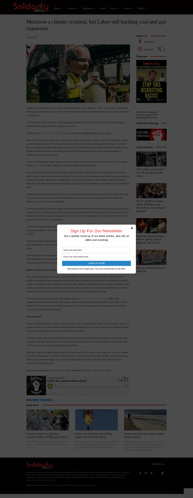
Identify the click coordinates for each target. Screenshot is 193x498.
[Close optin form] (132, 228)
